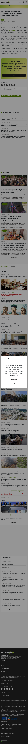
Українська (14, 379)
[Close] (24, 359)
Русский (14, 383)
